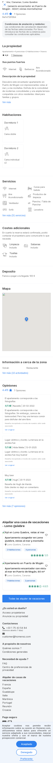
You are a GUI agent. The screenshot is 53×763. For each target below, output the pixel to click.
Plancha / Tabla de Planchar (41, 203)
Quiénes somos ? (11, 648)
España (6, 688)
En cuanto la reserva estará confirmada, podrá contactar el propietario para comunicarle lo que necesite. (25, 235)
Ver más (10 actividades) (15, 373)
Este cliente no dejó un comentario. (22, 487)
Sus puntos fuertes (13, 62)
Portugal (7, 702)
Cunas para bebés (39, 188)
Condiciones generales (15, 651)
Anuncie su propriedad (15, 616)
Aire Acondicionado (43, 69)
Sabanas (35, 244)
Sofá (11, 209)
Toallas (13, 253)
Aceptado (26, 744)
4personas (20, 51)
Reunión (7, 706)
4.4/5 (5, 13)
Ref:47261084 (9, 17)
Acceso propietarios (13, 612)
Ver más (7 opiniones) (13, 506)
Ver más (6, 102)
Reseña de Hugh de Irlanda (18, 484)
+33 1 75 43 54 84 (16, 627)
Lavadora (38, 209)
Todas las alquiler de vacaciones (27, 598)
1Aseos (43, 51)
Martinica (7, 699)
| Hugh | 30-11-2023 (21, 480)
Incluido (13, 247)
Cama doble (10, 134)
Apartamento (8, 51)
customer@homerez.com (16, 636)
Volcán (5, 368)
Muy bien (9, 475)
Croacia (6, 709)
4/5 (7, 405)
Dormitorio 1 (11, 122)
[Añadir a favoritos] (46, 535)
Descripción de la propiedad (18, 76)
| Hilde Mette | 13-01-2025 (24, 447)
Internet (12, 69)
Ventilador (14, 203)
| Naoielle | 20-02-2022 (23, 406)
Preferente (26, 758)
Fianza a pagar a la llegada (15, 276)
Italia (5, 695)
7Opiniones (20, 14)
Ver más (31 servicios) (13, 215)
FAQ (4, 663)
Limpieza (14, 244)
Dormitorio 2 (11, 148)
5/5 (7, 447)
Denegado (26, 752)
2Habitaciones (32, 51)
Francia (6, 684)
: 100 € (32, 276)
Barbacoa (29, 69)
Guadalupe (8, 691)
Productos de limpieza (39, 196)
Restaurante (32, 368)
